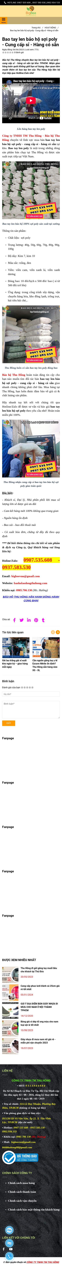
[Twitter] (21, 619)
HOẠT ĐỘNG (51, 27)
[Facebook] (14, 619)
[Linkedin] (28, 619)
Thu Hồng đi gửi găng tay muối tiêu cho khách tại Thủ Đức (39, 970)
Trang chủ (37, 27)
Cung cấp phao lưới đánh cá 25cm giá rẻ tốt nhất (40, 988)
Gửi (8, 723)
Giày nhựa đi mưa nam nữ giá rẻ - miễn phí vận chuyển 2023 (38, 1041)
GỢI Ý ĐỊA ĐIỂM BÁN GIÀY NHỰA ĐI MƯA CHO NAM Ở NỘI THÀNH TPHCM (39, 1007)
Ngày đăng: (7, 49)
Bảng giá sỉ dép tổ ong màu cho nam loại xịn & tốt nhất (39, 1023)
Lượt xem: (29, 49)
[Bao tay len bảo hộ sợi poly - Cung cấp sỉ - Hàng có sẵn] (31, 11)
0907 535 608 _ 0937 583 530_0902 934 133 (38, 2)
